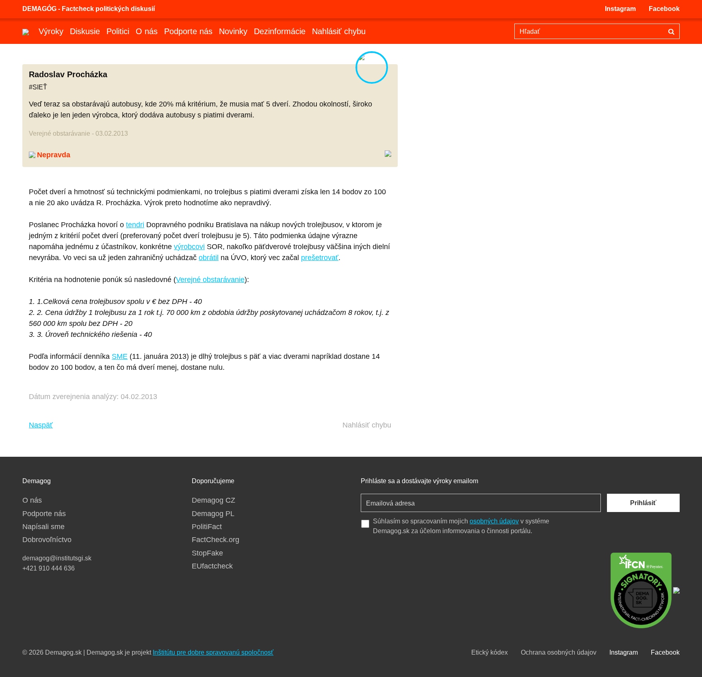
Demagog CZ (213, 500)
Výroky (51, 31)
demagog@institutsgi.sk (56, 558)
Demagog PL (213, 514)
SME (120, 356)
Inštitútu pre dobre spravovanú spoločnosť (213, 652)
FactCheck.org (215, 540)
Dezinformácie (280, 31)
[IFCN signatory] (641, 589)
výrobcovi (189, 247)
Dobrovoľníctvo (47, 540)
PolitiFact (207, 527)
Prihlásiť (643, 502)
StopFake (207, 553)
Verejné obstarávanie (210, 280)
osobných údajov (494, 521)
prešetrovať (319, 258)
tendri (135, 225)
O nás (147, 31)
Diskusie (85, 31)
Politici (117, 31)
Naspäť (41, 425)
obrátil (209, 258)
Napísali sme (43, 527)
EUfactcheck (212, 566)
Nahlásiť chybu (339, 31)
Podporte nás (188, 31)
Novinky (233, 31)
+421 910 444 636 (48, 568)
